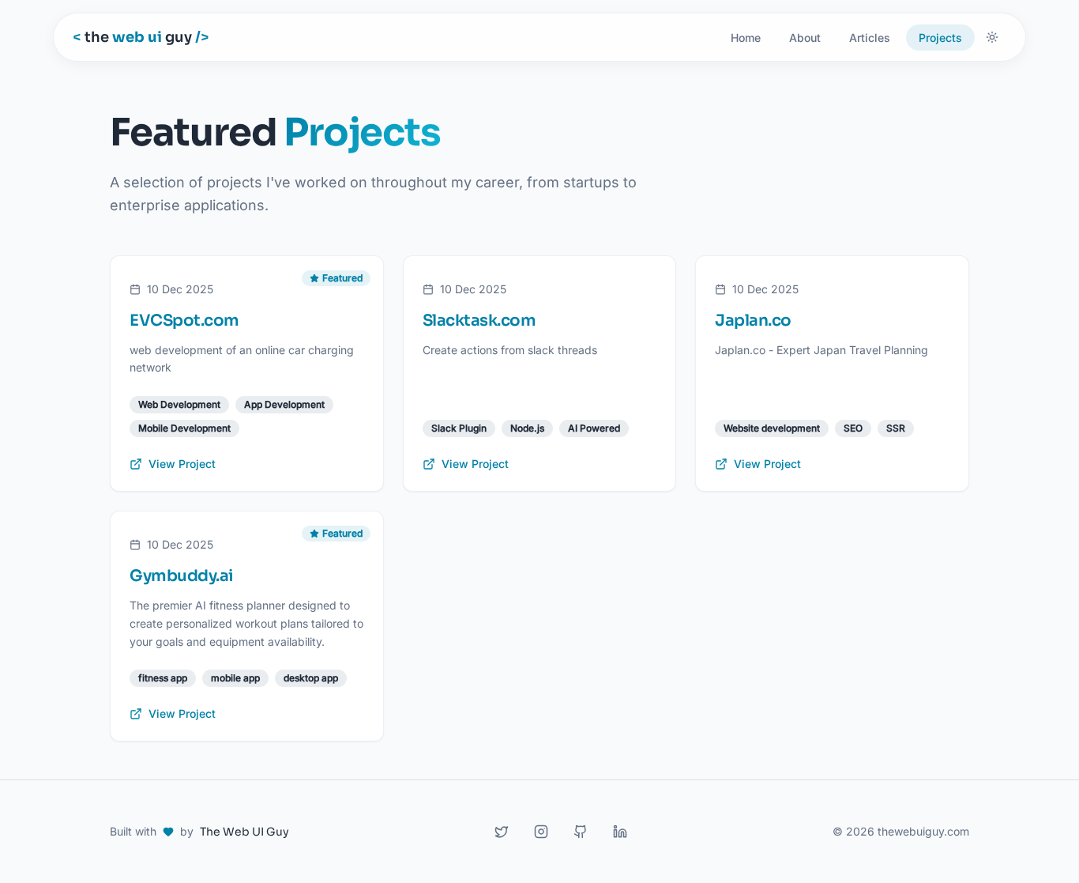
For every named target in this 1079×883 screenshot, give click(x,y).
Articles (869, 37)
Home (746, 37)
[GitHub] (580, 831)
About (805, 37)
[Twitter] (501, 831)
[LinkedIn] (620, 831)
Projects (940, 37)
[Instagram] (541, 831)
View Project (182, 463)
